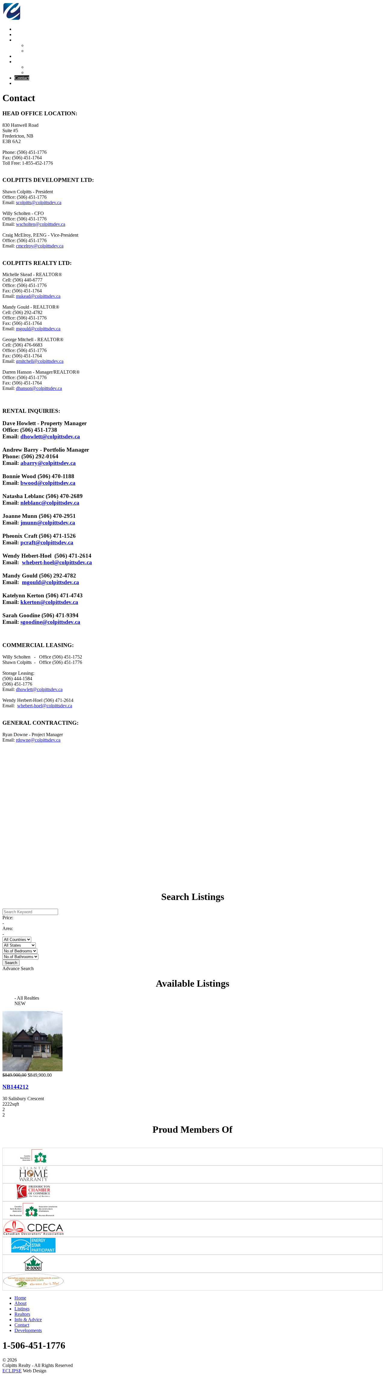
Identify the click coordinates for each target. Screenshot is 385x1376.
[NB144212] (32, 1069)
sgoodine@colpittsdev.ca (50, 622)
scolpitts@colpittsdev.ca (38, 202)
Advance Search (18, 968)
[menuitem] (20, 29)
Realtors (22, 1314)
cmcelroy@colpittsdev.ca (39, 245)
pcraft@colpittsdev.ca (46, 542)
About (20, 1303)
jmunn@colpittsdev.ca (47, 522)
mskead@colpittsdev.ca (38, 296)
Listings (21, 1308)
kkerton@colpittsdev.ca (49, 602)
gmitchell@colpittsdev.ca (39, 361)
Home (20, 1297)
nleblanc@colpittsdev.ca (49, 503)
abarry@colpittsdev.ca (48, 463)
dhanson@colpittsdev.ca (39, 388)
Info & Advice (28, 1319)
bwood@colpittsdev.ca (47, 483)
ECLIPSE (12, 1370)
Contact (21, 1325)
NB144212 (15, 1087)
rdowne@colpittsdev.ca (38, 739)
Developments (28, 1330)
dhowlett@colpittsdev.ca (50, 436)
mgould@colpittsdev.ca (38, 328)
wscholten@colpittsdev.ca (40, 224)
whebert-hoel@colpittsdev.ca (57, 562)
